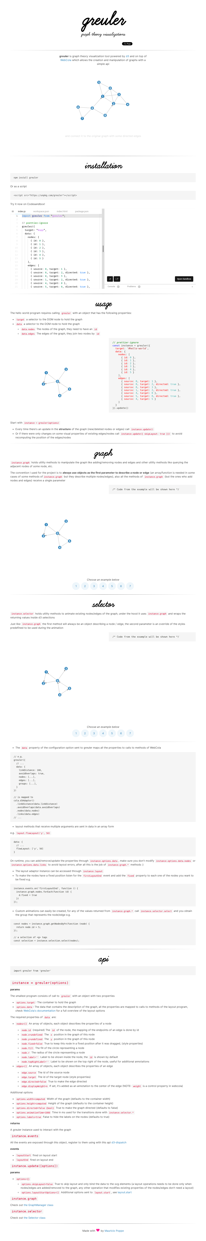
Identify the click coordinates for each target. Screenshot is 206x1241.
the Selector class (34, 1217)
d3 (127, 56)
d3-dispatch (119, 1142)
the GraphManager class (38, 1205)
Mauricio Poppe (114, 1230)
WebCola (65, 60)
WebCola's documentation (39, 1010)
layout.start (125, 1192)
